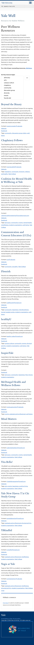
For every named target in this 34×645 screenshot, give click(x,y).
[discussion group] (12, 90)
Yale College (12, 174)
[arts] (12, 80)
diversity (22, 171)
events (21, 222)
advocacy (8, 222)
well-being (26, 225)
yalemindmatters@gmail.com (16, 448)
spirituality (4, 174)
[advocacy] (12, 77)
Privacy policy (16, 618)
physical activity (26, 523)
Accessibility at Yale (6, 618)
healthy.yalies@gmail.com (15, 336)
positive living (23, 486)
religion (27, 171)
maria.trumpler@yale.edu (14, 126)
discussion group (17, 133)
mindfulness (5, 225)
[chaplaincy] (12, 85)
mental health (27, 222)
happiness (15, 310)
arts (6, 486)
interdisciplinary (24, 310)
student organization (15, 225)
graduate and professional (17, 414)
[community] (12, 88)
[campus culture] (12, 82)
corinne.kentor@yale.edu (14, 579)
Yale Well (8, 15)
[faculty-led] (12, 98)
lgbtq (24, 133)
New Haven (29, 375)
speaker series (10, 312)
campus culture (9, 343)
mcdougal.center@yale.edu (15, 407)
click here (29, 68)
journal (3, 312)
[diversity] (12, 93)
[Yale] (3, 615)
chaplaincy (8, 171)
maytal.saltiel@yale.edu (14, 167)
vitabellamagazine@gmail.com (16, 481)
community (8, 133)
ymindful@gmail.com (13, 550)
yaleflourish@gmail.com (14, 302)
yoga (2, 590)
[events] (12, 95)
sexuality (15, 266)
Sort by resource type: (8, 74)
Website (3, 128)
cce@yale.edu (11, 259)
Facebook (4, 131)
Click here (5, 603)
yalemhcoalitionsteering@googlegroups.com (15, 215)
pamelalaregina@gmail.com (15, 518)
